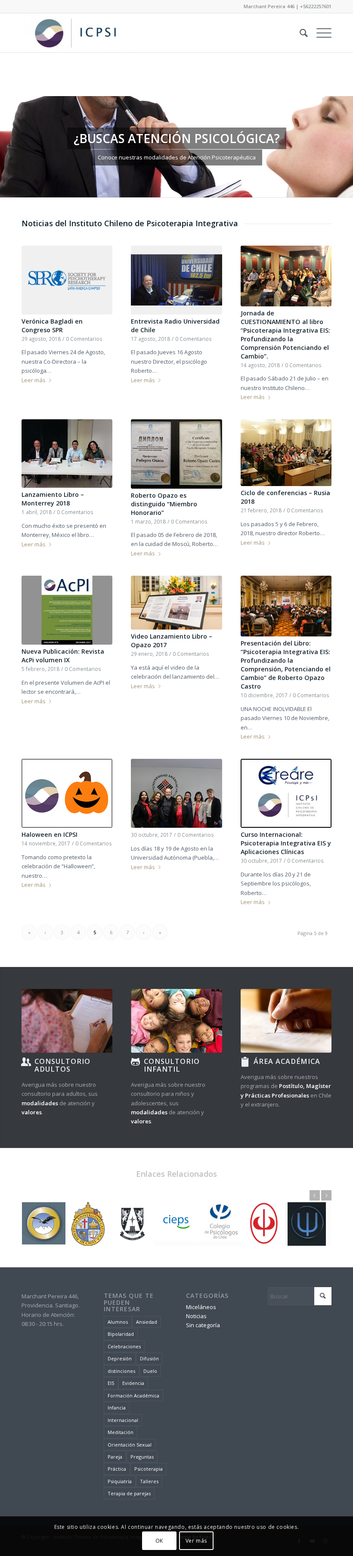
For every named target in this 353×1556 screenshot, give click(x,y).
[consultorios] (67, 1021)
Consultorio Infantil (172, 1065)
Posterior (345, 146)
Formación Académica (133, 1395)
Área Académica (287, 1061)
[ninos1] (176, 1021)
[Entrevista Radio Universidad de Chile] (176, 280)
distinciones (121, 1371)
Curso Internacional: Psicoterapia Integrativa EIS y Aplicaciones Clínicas (286, 843)
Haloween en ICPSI (49, 834)
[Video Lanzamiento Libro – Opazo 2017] (176, 603)
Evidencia (133, 1383)
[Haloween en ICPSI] (67, 793)
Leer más (34, 380)
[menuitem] (299, 32)
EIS (111, 1383)
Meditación (120, 1432)
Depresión (120, 1358)
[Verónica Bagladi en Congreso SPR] (67, 280)
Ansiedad (146, 1322)
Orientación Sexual (130, 1444)
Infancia (117, 1407)
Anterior (7, 146)
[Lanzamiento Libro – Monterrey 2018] (67, 453)
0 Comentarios (84, 338)
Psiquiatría (120, 1481)
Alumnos (118, 1322)
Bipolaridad (121, 1334)
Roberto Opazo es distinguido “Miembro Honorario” (164, 504)
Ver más (196, 1540)
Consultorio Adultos (62, 1065)
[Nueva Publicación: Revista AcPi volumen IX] (67, 610)
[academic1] (286, 1021)
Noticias (196, 1316)
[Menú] (319, 32)
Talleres (149, 1481)
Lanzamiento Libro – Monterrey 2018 (53, 498)
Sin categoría (203, 1325)
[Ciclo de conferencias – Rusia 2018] (286, 452)
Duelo (150, 1371)
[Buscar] (299, 32)
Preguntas (142, 1456)
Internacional (123, 1420)
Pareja (115, 1456)
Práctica (117, 1469)
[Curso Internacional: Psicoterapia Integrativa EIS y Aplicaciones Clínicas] (286, 793)
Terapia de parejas (129, 1493)
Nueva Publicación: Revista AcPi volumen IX (63, 655)
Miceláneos (201, 1307)
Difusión (149, 1358)
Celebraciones (124, 1346)
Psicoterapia (148, 1469)
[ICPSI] (77, 32)
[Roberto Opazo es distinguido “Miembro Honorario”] (176, 453)
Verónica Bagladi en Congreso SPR (52, 325)
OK (159, 1540)
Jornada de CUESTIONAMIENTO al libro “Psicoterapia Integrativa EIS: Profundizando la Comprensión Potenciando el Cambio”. (285, 334)
